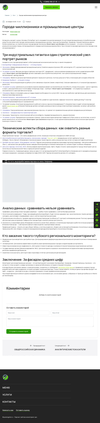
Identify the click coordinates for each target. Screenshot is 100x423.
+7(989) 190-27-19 (50, 2)
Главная (7, 15)
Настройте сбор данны (66, 267)
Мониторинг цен (12, 106)
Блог (14, 15)
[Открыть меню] (96, 7)
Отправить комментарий (18, 331)
